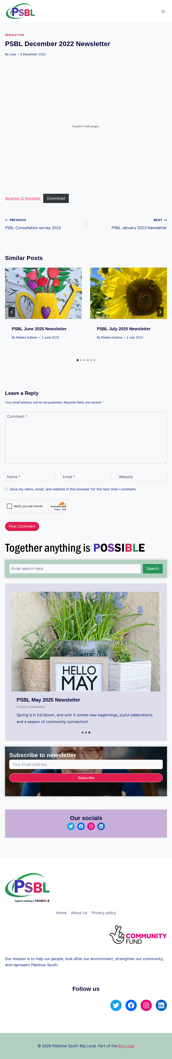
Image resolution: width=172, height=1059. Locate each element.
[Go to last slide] (11, 312)
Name (13, 477)
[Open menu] (163, 11)
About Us (79, 912)
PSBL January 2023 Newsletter (139, 224)
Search (153, 568)
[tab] (78, 360)
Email (69, 477)
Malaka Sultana (26, 337)
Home (61, 912)
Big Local (126, 1046)
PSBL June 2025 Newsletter (39, 328)
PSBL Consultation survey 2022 (33, 224)
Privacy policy (104, 912)
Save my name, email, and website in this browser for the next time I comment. (73, 489)
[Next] (160, 312)
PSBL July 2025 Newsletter (124, 328)
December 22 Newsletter (22, 198)
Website (126, 477)
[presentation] (43, 293)
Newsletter (14, 35)
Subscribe (86, 778)
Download (56, 198)
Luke (12, 54)
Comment (17, 416)
